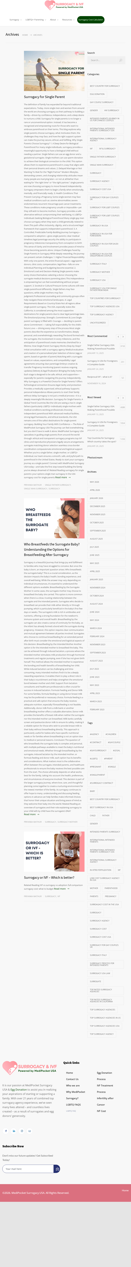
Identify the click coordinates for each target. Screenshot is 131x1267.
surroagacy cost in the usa (104, 904)
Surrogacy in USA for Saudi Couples (104, 244)
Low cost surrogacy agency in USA (104, 879)
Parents (94, 896)
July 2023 (94, 669)
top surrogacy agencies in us (105, 1017)
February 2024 (97, 636)
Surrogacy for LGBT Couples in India (104, 216)
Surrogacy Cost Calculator (90, 19)
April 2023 (95, 693)
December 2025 (97, 506)
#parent (108, 758)
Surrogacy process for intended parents (102, 964)
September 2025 (98, 530)
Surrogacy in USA (99, 225)
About (53, 19)
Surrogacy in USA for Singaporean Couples (101, 254)
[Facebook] (5, 1131)
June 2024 (94, 612)
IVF (59, 896)
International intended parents (102, 841)
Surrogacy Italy (98, 264)
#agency (94, 734)
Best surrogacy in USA (101, 807)
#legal (116, 750)
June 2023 (94, 677)
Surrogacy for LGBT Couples (104, 207)
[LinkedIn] (13, 1131)
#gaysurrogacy (98, 750)
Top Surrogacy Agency (102, 314)
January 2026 (96, 498)
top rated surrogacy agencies (101, 990)
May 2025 (94, 563)
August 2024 (96, 603)
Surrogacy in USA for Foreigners (101, 234)
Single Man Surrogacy (35, 488)
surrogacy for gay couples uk (104, 198)
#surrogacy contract (101, 783)
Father (105, 815)
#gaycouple (114, 742)
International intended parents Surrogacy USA (102, 851)
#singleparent (97, 775)
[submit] (57, 1169)
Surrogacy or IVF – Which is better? (49, 877)
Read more (61, 477)
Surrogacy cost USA (100, 189)
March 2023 (96, 701)
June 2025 (94, 555)
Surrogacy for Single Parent (44, 97)
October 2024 (97, 595)
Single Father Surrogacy (58, 485)
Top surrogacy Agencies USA (104, 306)
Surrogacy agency (99, 181)
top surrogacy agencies (102, 1009)
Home (25, 35)
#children (111, 734)
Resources (67, 19)
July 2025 (94, 547)
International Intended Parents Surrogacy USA (102, 129)
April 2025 (95, 571)
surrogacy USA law (100, 973)
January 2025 (96, 579)
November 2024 (97, 587)
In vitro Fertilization (100, 870)
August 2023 (96, 660)
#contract (95, 742)
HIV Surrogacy (111, 110)
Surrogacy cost (98, 928)
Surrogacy (14, 19)
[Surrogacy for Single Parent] (54, 71)
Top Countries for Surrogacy (105, 298)
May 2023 (94, 685)
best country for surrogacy (105, 86)
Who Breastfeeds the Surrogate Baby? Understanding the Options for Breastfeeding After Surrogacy (52, 549)
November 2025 (97, 514)
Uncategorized (98, 322)
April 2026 (95, 490)
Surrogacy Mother (67, 822)
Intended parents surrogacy (105, 831)
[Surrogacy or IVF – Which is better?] (54, 852)
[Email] (29, 1131)
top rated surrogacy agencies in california (101, 1000)
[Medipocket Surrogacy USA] (65, 5)
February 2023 (97, 709)
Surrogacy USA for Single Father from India (103, 289)
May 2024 (94, 620)
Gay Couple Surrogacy (101, 102)
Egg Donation (97, 94)
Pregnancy (110, 896)
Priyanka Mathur (33, 485)
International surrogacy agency (103, 139)
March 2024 (96, 628)
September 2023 (98, 652)
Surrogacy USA (98, 280)
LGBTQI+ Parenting (35, 19)
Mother (94, 888)
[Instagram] (21, 1131)
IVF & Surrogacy (107, 148)
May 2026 (94, 482)
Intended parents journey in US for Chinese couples (104, 119)
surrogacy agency (99, 920)
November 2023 (97, 644)
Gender (94, 110)
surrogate (95, 981)
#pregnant (95, 766)
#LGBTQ (93, 758)
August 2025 (96, 538)
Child (93, 815)
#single (112, 766)
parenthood (111, 888)
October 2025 (97, 522)
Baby (92, 791)
